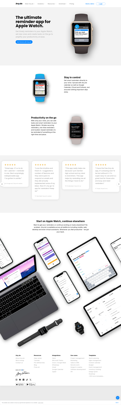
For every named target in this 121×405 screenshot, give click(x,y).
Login (101, 4)
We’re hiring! (20, 360)
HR (71, 371)
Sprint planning (94, 358)
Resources (51, 4)
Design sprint (93, 371)
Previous (2, 184)
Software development (78, 369)
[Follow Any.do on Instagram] (16, 379)
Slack (54, 358)
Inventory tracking (95, 369)
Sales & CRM (75, 363)
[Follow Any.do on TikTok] (27, 379)
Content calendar (94, 363)
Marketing (74, 360)
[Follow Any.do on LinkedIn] (23, 379)
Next (119, 184)
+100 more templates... (96, 376)
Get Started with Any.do (24, 42)
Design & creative (76, 367)
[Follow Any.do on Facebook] (20, 379)
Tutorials (37, 360)
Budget (91, 365)
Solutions (41, 4)
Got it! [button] (117, 402)
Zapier (54, 371)
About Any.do (20, 358)
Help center (38, 358)
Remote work (75, 365)
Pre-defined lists (39, 363)
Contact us (19, 363)
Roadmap (92, 374)
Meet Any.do (29, 4)
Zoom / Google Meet (59, 363)
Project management (77, 358)
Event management (95, 367)
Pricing (71, 4)
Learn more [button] (40, 402)
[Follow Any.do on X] (30, 379)
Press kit (37, 367)
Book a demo (90, 4)
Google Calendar (57, 369)
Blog (35, 365)
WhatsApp (55, 365)
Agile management (95, 360)
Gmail (54, 367)
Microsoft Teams (57, 360)
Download (62, 4)
